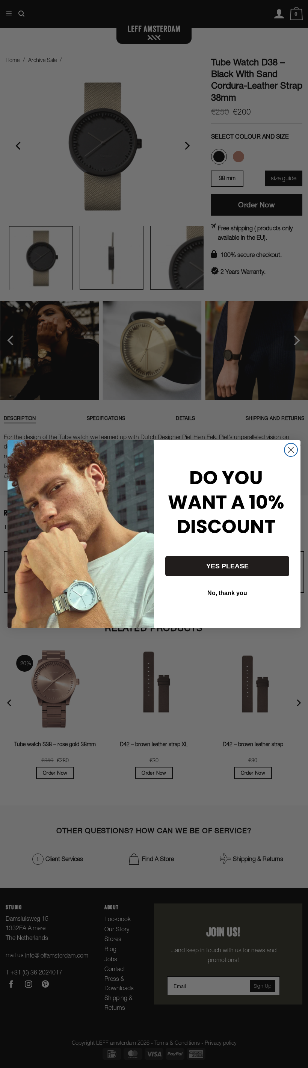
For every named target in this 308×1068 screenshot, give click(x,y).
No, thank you (227, 593)
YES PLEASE (227, 566)
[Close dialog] (290, 449)
